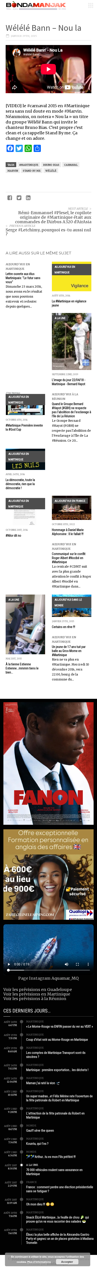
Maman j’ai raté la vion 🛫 (43, 1083)
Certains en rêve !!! (63, 627)
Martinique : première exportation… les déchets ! (57, 1070)
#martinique (28, 164)
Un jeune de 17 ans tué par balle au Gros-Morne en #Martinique (68, 651)
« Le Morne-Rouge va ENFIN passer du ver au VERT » (59, 1026)
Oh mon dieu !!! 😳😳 (40, 1204)
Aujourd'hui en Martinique (65, 269)
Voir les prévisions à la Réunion (34, 998)
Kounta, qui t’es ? (37, 1144)
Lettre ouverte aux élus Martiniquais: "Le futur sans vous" (23, 278)
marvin (12, 170)
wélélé (50, 170)
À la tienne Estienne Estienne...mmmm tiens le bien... (22, 668)
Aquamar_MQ (65, 978)
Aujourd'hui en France (70, 501)
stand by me (32, 170)
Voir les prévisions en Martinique (36, 994)
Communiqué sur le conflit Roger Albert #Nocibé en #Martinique (68, 558)
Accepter (67, 1262)
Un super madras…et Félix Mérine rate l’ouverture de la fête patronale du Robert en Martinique (59, 1098)
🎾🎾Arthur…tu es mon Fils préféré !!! (51, 1157)
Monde (31, 1125)
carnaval (71, 164)
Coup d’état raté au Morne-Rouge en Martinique (57, 1040)
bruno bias (51, 164)
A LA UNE (60, 318)
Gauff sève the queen (40, 1130)
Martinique (35, 1021)
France (31, 1182)
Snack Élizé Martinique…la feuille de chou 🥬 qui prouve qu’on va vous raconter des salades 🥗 (57, 1219)
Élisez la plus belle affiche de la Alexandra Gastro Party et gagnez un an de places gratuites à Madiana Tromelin (60, 1239)
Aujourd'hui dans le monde (68, 602)
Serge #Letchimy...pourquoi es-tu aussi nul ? (48, 232)
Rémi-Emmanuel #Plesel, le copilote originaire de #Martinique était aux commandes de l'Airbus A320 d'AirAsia (53, 217)
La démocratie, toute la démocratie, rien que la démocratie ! (20, 484)
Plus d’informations (39, 1262)
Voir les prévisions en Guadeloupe (37, 989)
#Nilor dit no (13, 535)
